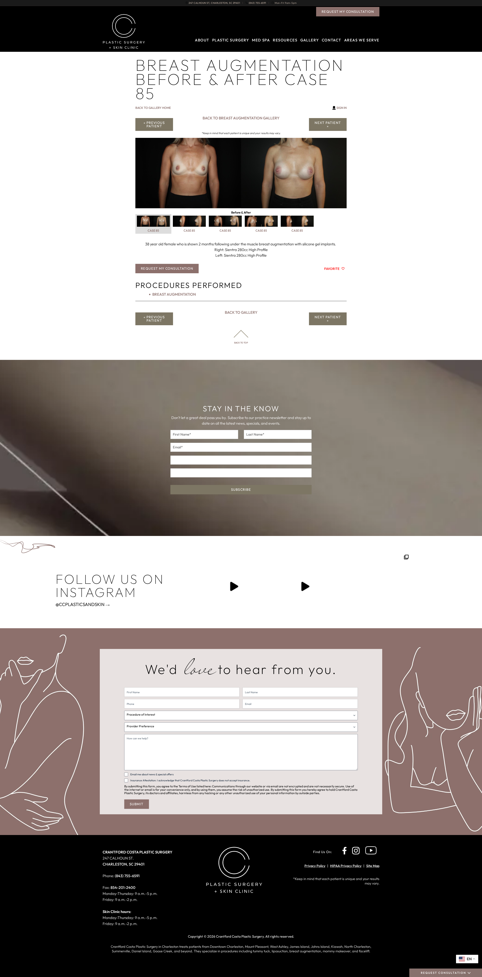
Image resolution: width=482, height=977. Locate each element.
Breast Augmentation (174, 294)
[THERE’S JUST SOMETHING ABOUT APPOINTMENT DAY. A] (233, 587)
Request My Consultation (167, 268)
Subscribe (241, 489)
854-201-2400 (123, 887)
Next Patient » (328, 124)
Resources (285, 40)
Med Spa (261, 40)
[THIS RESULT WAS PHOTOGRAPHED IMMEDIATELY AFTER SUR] (376, 587)
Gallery (309, 40)
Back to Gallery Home (153, 108)
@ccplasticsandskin (80, 604)
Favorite (331, 268)
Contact (331, 40)
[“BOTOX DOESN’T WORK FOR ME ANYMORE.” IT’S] (305, 587)
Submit (136, 804)
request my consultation (348, 11)
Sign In (341, 108)
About (202, 40)
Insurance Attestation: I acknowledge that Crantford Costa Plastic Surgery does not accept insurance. (190, 780)
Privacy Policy (314, 866)
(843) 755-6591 (257, 3)
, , (214, 3)
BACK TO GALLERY (241, 312)
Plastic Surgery (230, 40)
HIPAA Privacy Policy (346, 866)
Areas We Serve (361, 40)
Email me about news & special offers (152, 774)
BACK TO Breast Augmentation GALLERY (241, 118)
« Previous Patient (154, 124)
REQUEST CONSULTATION (443, 973)
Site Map (372, 866)
